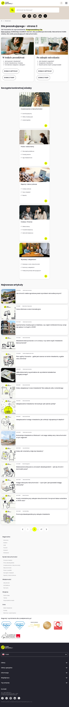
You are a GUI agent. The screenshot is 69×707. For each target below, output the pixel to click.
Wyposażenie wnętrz (8, 600)
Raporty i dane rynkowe (9, 575)
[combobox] (16, 10)
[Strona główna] (1, 21)
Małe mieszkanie (7, 608)
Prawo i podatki (7, 570)
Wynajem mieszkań (8, 573)
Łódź (4, 545)
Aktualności (6, 583)
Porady (5, 610)
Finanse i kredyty (7, 560)
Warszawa (6, 552)
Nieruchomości (7, 568)
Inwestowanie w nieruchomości (11, 565)
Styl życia (5, 588)
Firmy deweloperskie (8, 563)
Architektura (6, 585)
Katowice (5, 540)
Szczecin (5, 550)
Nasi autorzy (6, 32)
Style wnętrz (6, 595)
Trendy (5, 598)
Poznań (5, 547)
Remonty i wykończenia (9, 613)
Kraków (5, 542)
